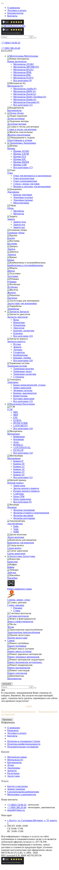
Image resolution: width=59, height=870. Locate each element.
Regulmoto (18, 439)
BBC (15, 412)
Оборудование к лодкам (19, 140)
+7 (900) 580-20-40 (10, 48)
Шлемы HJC (19, 159)
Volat (15, 529)
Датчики (17, 349)
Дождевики (13, 192)
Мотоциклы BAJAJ (23, 69)
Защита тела (19, 222)
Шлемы (11, 148)
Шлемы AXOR (21, 154)
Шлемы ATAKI (21, 151)
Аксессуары (28, 556)
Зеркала (17, 347)
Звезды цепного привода (26, 488)
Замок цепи (19, 485)
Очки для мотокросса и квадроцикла (32, 175)
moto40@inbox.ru (16, 810)
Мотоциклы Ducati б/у (24, 94)
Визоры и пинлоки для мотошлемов (32, 186)
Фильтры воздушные (24, 518)
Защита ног (19, 227)
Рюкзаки (17, 608)
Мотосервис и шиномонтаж (21, 794)
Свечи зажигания (16, 553)
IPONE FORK (20, 423)
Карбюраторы (20, 355)
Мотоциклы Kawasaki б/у (26, 102)
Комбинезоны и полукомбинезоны (25, 265)
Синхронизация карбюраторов (23, 791)
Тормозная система (17, 366)
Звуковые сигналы (22, 390)
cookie (29, 706)
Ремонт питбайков (16, 646)
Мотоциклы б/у (15, 86)
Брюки (10, 260)
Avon (16, 442)
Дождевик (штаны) (23, 200)
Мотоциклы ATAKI (23, 64)
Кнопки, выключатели (25, 393)
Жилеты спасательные (18, 135)
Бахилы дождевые (22, 194)
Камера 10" (19, 463)
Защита (11, 219)
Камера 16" (19, 474)
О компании (13, 7)
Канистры (12, 561)
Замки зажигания (22, 387)
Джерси (11, 249)
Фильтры (12, 507)
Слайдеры (18, 493)
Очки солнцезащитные (25, 181)
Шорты (11, 270)
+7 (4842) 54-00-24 (10, 42)
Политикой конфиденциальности (18, 711)
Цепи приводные (22, 499)
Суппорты (18, 376)
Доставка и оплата (16, 10)
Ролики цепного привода (26, 491)
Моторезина (13, 434)
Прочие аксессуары (17, 637)
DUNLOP (18, 450)
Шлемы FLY (19, 156)
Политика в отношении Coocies (23, 741)
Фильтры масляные (23, 515)
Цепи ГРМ (18, 496)
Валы (16, 319)
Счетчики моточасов (18, 616)
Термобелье (13, 309)
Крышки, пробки (22, 357)
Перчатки (12, 298)
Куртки (11, 238)
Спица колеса (14, 548)
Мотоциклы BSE (22, 75)
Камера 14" (19, 469)
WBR (16, 531)
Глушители (19, 352)
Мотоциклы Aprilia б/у (25, 88)
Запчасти (24, 311)
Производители (15, 13)
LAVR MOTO (20, 425)
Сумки (16, 610)
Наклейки (12, 578)
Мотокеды (18, 213)
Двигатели (18, 328)
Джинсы (11, 254)
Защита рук (19, 224)
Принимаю (7, 720)
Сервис (11, 640)
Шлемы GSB (20, 164)
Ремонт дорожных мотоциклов (23, 657)
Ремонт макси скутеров (19, 651)
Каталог (5, 752)
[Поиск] (35, 37)
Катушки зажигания (23, 398)
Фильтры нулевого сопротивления (31, 512)
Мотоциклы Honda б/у (24, 99)
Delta (15, 526)
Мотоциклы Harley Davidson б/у (29, 96)
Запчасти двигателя (17, 317)
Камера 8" (18, 461)
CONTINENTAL (22, 447)
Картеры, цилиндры (23, 330)
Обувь (10, 208)
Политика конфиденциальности (23, 744)
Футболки (12, 287)
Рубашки (11, 281)
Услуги (4, 781)
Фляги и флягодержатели (20, 621)
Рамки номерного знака (19, 589)
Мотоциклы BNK (22, 72)
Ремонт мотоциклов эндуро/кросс (24, 662)
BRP (15, 415)
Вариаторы (19, 322)
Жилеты (11, 292)
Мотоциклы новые (17, 757)
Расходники (28, 404)
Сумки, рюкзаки (15, 605)
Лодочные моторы (16, 124)
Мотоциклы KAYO (23, 77)
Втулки (17, 344)
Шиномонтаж (14, 678)
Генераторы (19, 325)
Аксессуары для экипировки (22, 303)
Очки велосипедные (23, 178)
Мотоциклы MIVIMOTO (26, 67)
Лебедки (11, 572)
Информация (8, 722)
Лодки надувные (16, 118)
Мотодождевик (21, 202)
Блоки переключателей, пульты (29, 385)
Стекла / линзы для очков (26, 183)
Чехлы (10, 627)
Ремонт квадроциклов (18, 667)
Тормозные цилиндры (24, 374)
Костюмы (12, 243)
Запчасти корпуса (16, 341)
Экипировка (29, 143)
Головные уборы (16, 232)
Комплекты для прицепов (20, 542)
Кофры (10, 567)
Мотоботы (18, 211)
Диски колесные (15, 537)
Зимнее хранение (16, 789)
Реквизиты (12, 730)
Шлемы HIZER (21, 162)
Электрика (12, 382)
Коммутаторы (20, 396)
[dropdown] (2, 3)
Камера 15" (19, 472)
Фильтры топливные (24, 510)
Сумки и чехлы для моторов (21, 129)
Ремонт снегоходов (17, 673)
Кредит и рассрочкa (17, 786)
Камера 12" (19, 466)
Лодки (20, 113)
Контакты (12, 15)
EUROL (17, 420)
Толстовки (12, 276)
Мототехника (31, 56)
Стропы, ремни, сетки (18, 599)
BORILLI (18, 444)
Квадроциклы (14, 110)
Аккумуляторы (15, 523)
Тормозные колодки (23, 368)
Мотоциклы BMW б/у (24, 91)
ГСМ (9, 409)
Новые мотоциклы (17, 61)
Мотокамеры (14, 458)
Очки (10, 173)
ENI (15, 417)
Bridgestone (19, 436)
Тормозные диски (22, 371)
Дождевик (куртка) (23, 197)
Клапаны (18, 333)
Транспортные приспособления (23, 632)
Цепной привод (15, 483)
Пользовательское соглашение (22, 746)
